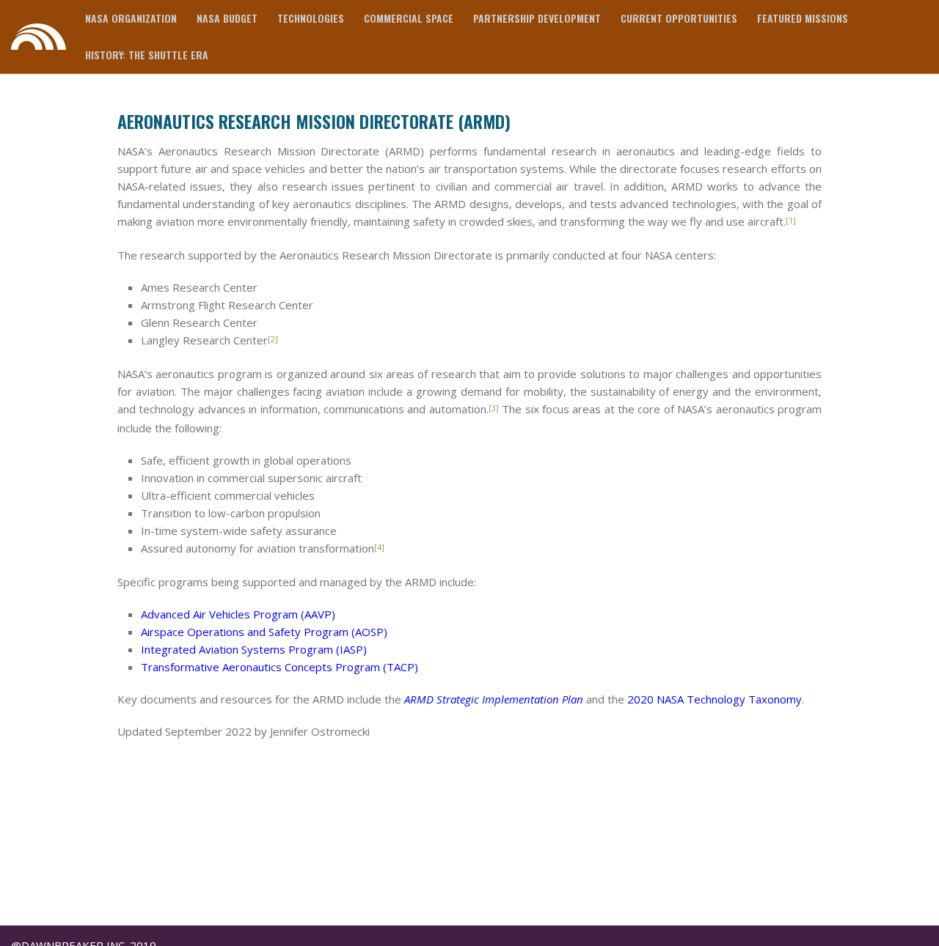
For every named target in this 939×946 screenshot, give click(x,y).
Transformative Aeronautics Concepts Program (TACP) (279, 666)
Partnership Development (537, 18)
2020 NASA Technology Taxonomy (714, 699)
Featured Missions (802, 18)
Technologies (310, 18)
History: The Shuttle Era (146, 54)
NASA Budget (227, 18)
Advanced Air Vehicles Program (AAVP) (238, 614)
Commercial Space (408, 18)
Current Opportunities (679, 18)
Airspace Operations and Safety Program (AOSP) (264, 631)
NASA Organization (131, 18)
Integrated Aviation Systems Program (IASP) (254, 649)
